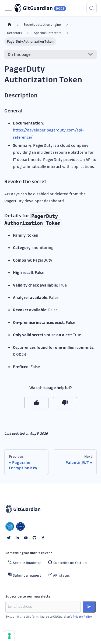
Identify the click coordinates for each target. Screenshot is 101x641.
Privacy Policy (82, 616)
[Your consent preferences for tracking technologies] (9, 636)
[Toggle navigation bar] (8, 8)
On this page (19, 54)
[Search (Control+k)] (91, 8)
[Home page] (9, 24)
